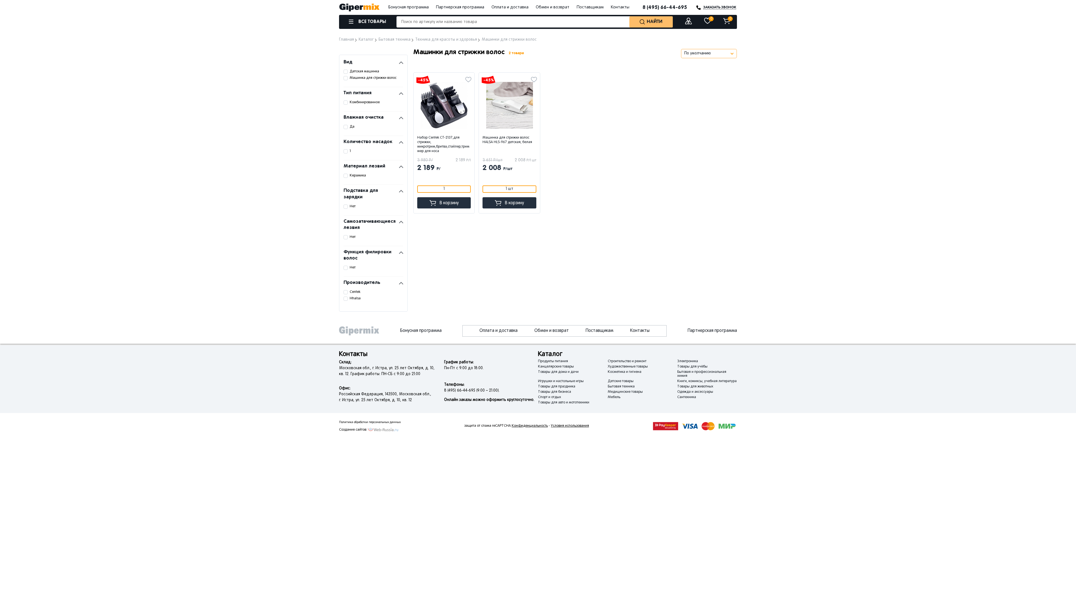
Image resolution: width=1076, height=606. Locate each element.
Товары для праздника (556, 386)
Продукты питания (553, 361)
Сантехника (686, 397)
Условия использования (570, 426)
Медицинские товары (625, 392)
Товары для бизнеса (554, 392)
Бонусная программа (408, 7)
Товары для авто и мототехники (563, 402)
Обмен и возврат (552, 7)
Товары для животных (695, 386)
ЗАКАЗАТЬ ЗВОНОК (719, 7)
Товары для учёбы (692, 366)
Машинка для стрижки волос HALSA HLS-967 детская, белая (507, 140)
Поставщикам (590, 7)
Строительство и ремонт (627, 361)
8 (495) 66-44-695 (665, 7)
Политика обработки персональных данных (370, 422)
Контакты (620, 7)
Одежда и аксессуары (695, 392)
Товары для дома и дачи (558, 372)
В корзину (449, 203)
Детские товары (621, 381)
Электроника (687, 361)
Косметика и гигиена (624, 372)
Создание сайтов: (353, 429)
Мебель (614, 397)
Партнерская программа (460, 7)
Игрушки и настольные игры (561, 381)
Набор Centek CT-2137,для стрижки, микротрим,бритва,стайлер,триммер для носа (443, 144)
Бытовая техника (621, 386)
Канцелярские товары (556, 366)
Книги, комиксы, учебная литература (707, 381)
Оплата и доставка (509, 7)
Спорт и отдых (549, 397)
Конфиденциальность (530, 426)
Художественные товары (628, 366)
